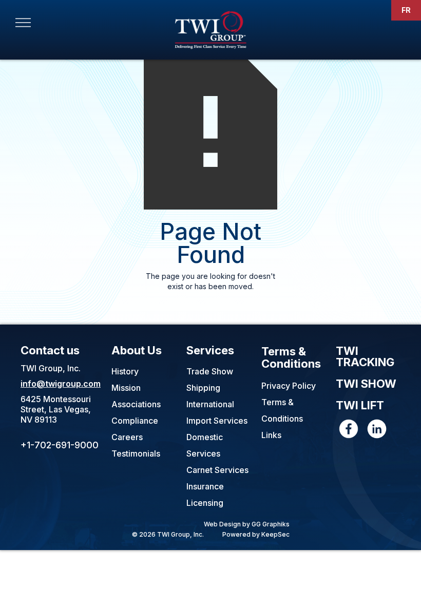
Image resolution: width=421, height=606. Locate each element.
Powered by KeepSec (256, 534)
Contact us (50, 350)
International (210, 404)
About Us (136, 350)
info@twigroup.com (61, 383)
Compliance (134, 420)
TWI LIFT (360, 406)
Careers (127, 437)
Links (271, 435)
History (125, 371)
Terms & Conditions (291, 357)
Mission (126, 388)
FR (406, 10)
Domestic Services (204, 445)
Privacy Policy (288, 386)
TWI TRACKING (365, 357)
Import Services (216, 420)
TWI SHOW (366, 384)
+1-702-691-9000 (60, 445)
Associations (136, 404)
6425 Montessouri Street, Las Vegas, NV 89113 (56, 409)
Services (210, 350)
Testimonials (135, 453)
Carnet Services (217, 470)
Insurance (205, 486)
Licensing (204, 503)
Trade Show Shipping (209, 379)
